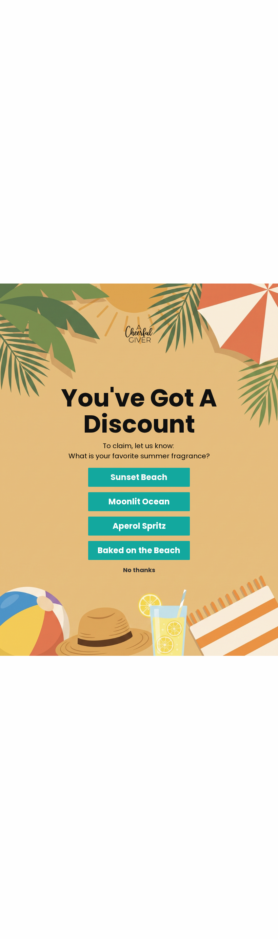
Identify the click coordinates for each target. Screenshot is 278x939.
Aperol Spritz (139, 525)
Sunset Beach (139, 477)
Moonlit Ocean (139, 501)
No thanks (139, 570)
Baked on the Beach (139, 550)
